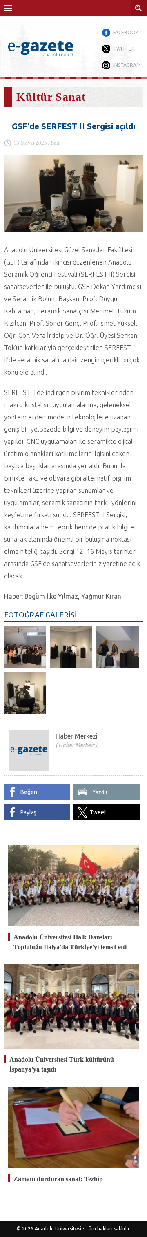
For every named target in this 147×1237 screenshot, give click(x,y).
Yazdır (99, 792)
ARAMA (139, 8)
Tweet (98, 812)
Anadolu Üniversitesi (58, 1228)
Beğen (28, 792)
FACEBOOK (125, 32)
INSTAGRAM (127, 65)
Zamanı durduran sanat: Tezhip (58, 1178)
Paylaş (28, 812)
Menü (8, 8)
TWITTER (124, 48)
